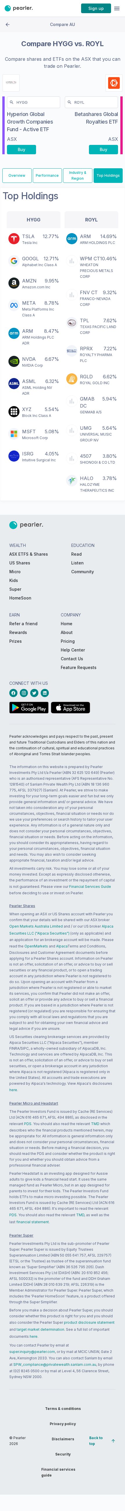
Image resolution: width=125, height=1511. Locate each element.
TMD (95, 1124)
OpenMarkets (36, 946)
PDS (27, 1124)
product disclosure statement (89, 1322)
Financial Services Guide (90, 886)
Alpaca (61, 946)
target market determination (40, 1329)
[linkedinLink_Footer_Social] (46, 693)
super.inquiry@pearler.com (32, 1351)
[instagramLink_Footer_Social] (25, 693)
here (13, 1090)
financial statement (32, 1222)
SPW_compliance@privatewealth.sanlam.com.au (54, 1364)
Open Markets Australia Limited (36, 926)
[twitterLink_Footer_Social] (35, 693)
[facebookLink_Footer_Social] (14, 693)
